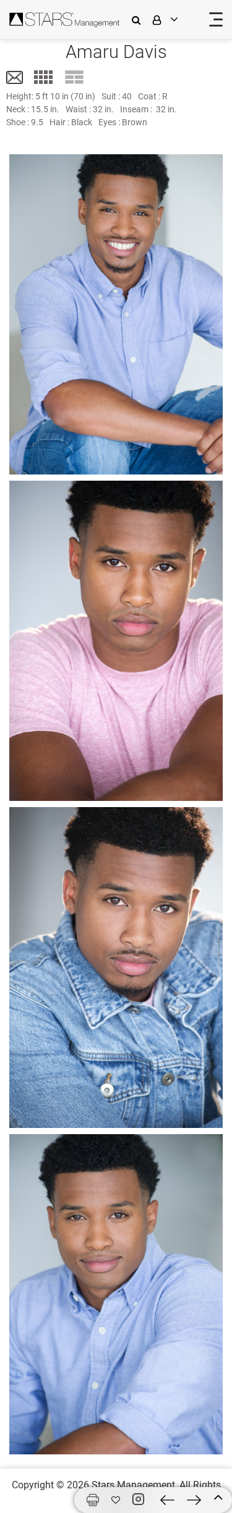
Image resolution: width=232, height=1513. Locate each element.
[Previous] (167, 1500)
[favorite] (115, 1500)
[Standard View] (74, 77)
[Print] (93, 1500)
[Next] (194, 1500)
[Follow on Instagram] (140, 1499)
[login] (173, 19)
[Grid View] (43, 77)
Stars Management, (134, 1485)
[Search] (139, 19)
